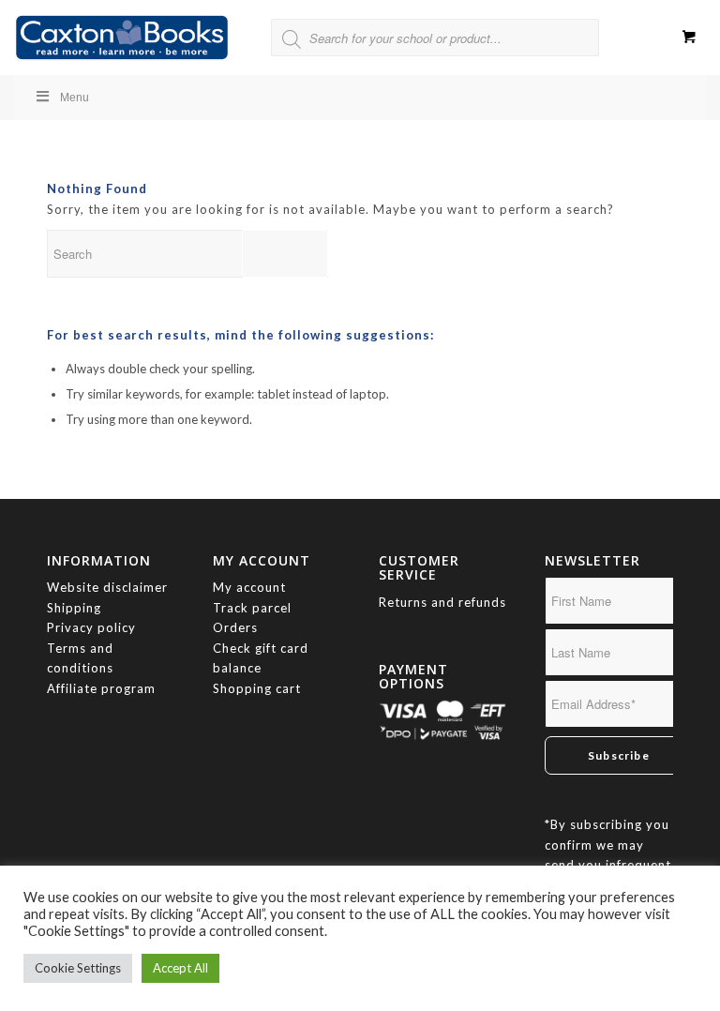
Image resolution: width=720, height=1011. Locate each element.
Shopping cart (257, 688)
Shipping (74, 607)
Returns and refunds (442, 602)
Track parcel (252, 607)
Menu (74, 97)
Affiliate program (101, 688)
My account (249, 587)
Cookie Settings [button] (78, 967)
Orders (235, 627)
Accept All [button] (180, 967)
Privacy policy (93, 627)
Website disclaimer (107, 587)
